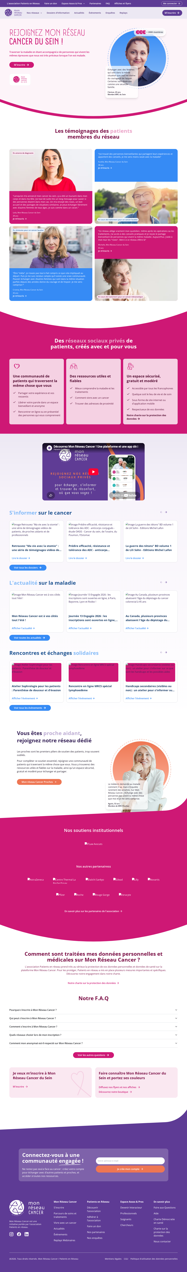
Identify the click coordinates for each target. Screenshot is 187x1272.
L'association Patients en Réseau (23, 3)
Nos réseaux (33, 12)
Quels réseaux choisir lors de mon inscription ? (35, 1035)
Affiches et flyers (122, 3)
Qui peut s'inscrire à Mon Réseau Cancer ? (32, 1018)
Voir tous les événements (28, 707)
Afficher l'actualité (22, 628)
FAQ (108, 3)
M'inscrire (19, 64)
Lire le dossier (19, 558)
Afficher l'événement (23, 698)
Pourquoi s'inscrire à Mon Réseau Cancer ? (33, 1010)
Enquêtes (110, 12)
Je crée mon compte (128, 1169)
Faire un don (50, 3)
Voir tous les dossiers (26, 567)
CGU (126, 1258)
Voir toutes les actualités (27, 637)
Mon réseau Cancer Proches (37, 782)
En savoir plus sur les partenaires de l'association (92, 911)
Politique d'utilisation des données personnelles (154, 1258)
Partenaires (95, 3)
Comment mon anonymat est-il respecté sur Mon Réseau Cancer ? (46, 1043)
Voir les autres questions (91, 1055)
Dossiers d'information (58, 12)
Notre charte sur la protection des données (92, 983)
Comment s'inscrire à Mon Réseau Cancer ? (33, 1026)
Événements (95, 12)
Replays (123, 12)
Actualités (79, 12)
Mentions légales (113, 1258)
